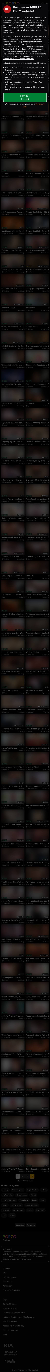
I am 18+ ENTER (25, 97)
